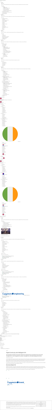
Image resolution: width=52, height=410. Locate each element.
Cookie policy (8, 377)
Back (4, 7)
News (2, 58)
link (1, 3)
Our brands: (7, 379)
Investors (8, 371)
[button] (3, 158)
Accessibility (8, 373)
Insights (3, 3)
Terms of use (8, 372)
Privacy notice (10, 397)
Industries (9, 388)
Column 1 (8, 386)
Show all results (1, 345)
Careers (3, 40)
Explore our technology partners (4, 254)
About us (3, 67)
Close (1, 338)
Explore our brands (3, 253)
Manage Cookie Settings (10, 402)
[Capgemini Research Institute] (26, 231)
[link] (3, 0)
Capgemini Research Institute (4, 234)
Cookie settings (8, 376)
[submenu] (2, 298)
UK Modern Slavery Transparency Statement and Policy (12, 375)
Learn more (2, 5)
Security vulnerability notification (11, 398)
